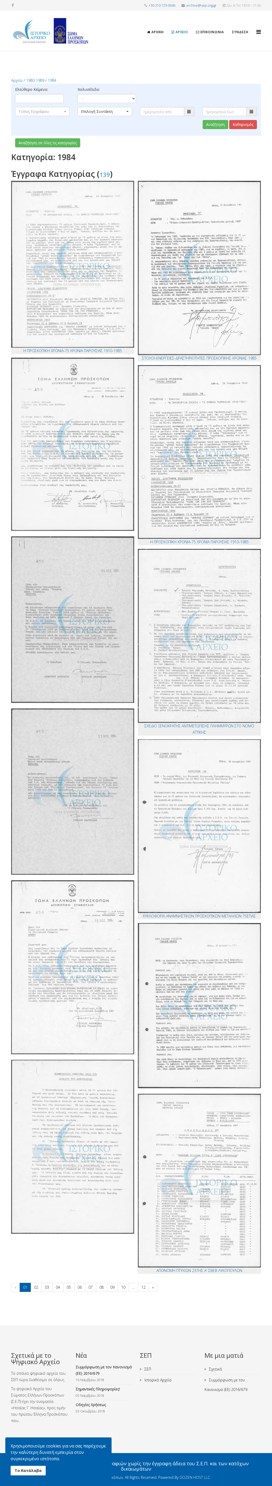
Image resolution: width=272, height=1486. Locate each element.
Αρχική (157, 32)
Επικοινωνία (211, 32)
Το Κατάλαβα (28, 1470)
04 (58, 1287)
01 (25, 1287)
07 (90, 1287)
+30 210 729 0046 (162, 5)
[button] (42, 111)
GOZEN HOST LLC (195, 1477)
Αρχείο (181, 32)
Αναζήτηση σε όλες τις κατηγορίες (48, 142)
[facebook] (13, 5)
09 (112, 1287)
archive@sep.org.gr (201, 5)
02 (36, 1287)
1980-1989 (35, 80)
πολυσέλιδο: (89, 89)
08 (101, 1287)
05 (69, 1287)
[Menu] (258, 27)
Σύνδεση (240, 32)
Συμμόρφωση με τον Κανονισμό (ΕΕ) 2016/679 (226, 1384)
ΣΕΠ (147, 1369)
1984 (52, 80)
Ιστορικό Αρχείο (157, 1379)
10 (123, 1287)
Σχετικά (215, 1369)
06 (80, 1287)
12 (143, 1287)
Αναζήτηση (215, 124)
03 (47, 1287)
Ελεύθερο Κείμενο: (31, 89)
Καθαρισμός (243, 124)
